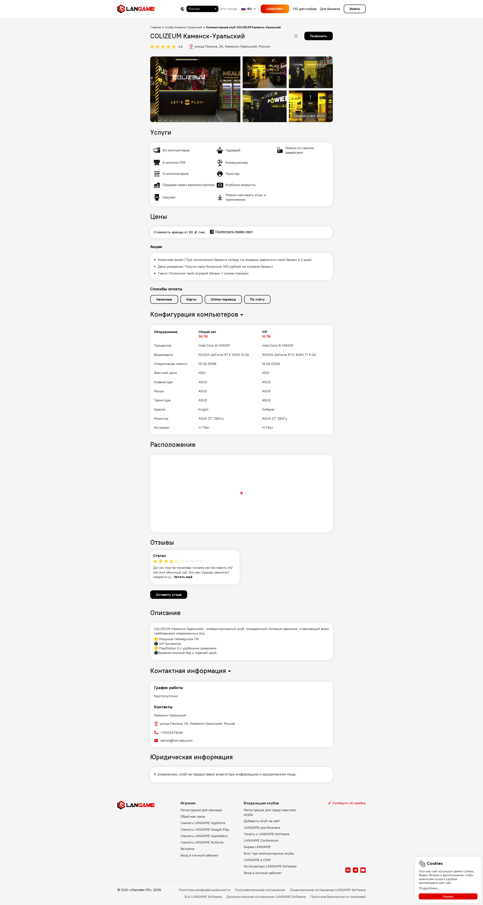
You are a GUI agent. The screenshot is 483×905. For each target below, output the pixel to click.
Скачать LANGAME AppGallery (204, 836)
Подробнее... (429, 888)
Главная (155, 27)
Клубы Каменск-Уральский (183, 27)
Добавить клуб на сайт (262, 821)
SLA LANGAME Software (203, 896)
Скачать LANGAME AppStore (203, 823)
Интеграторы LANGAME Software (270, 866)
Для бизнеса (330, 9)
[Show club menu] (295, 36)
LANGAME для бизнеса (262, 827)
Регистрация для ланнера (201, 810)
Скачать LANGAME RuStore (202, 842)
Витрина (187, 848)
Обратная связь (193, 816)
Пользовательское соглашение (260, 890)
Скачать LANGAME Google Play (205, 829)
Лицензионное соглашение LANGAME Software (328, 890)
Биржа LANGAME (257, 847)
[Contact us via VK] (348, 870)
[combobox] (202, 9)
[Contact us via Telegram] (355, 870)
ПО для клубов (304, 9)
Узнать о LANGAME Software (266, 834)
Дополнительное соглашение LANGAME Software (266, 896)
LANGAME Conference (261, 840)
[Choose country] (182, 9)
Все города (228, 9)
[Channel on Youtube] (363, 870)
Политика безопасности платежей (338, 896)
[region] (241, 379)
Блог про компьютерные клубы (269, 853)
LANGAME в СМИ (257, 860)
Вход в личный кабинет (200, 855)
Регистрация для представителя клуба (270, 812)
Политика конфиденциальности (204, 890)
